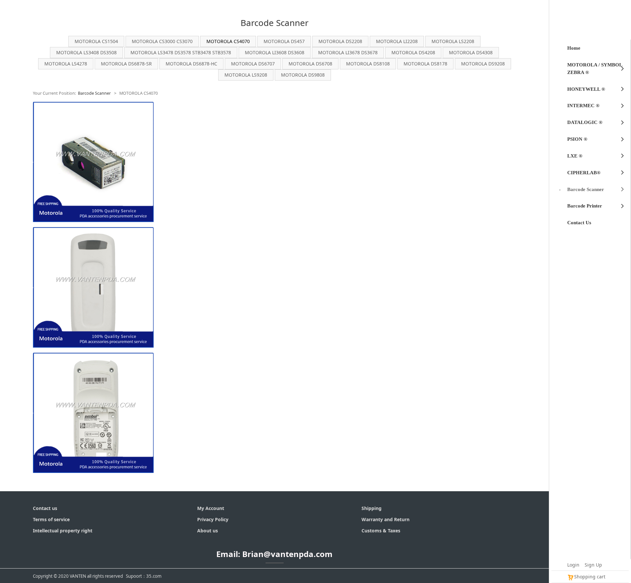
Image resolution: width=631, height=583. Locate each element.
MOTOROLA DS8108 (368, 64)
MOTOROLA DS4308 (471, 52)
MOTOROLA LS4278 (65, 64)
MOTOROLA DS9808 (303, 75)
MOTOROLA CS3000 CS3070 (162, 41)
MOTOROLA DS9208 (483, 64)
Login (573, 565)
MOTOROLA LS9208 (245, 75)
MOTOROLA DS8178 (425, 64)
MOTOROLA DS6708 (310, 64)
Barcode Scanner (94, 93)
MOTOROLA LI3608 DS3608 (274, 52)
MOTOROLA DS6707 (253, 64)
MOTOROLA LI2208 (397, 41)
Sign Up (593, 565)
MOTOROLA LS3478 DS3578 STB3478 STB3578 (180, 52)
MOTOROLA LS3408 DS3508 (86, 52)
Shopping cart (589, 576)
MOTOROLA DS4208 (413, 52)
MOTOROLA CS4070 (228, 41)
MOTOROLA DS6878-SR (126, 64)
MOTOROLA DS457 (284, 41)
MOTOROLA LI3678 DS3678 (348, 52)
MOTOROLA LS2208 (453, 41)
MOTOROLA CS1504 (96, 41)
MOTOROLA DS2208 (340, 41)
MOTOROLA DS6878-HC (191, 64)
